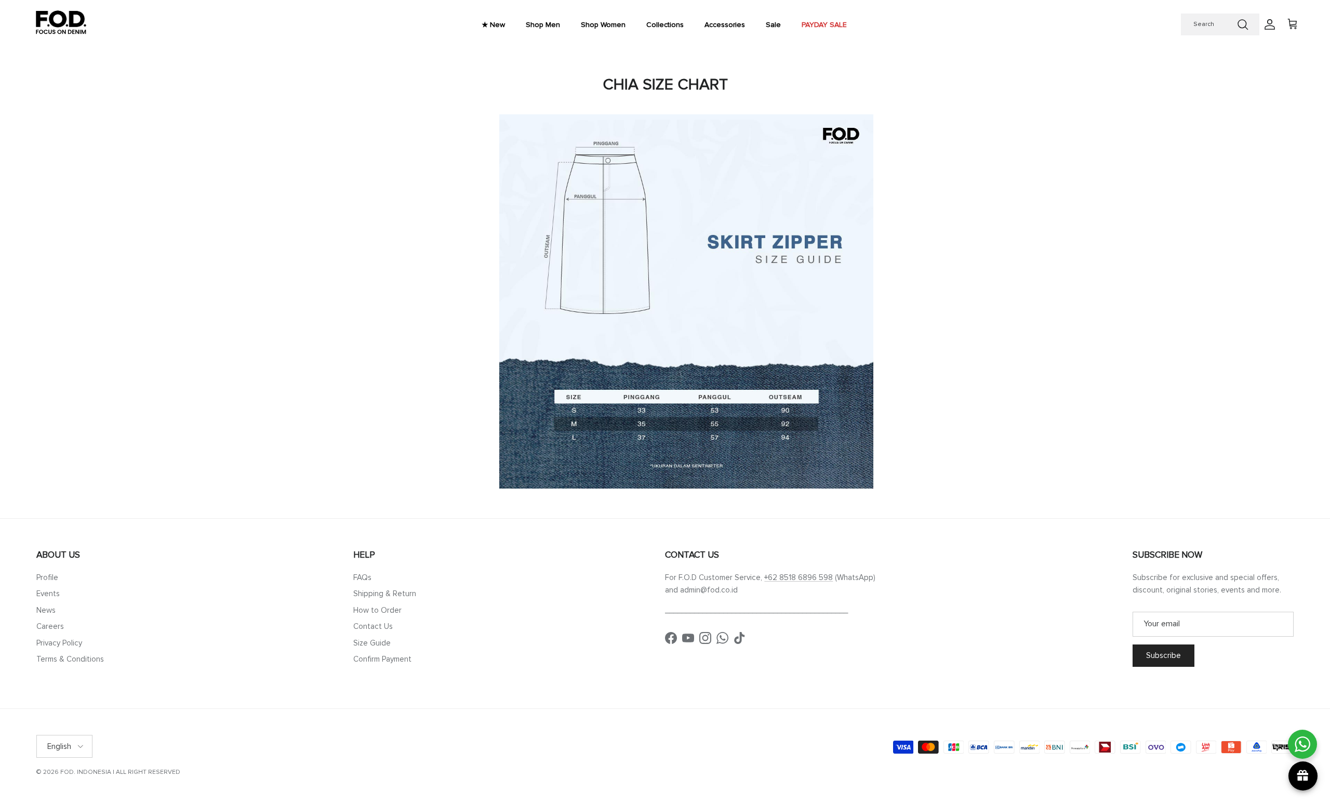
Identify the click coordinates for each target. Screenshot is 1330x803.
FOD (67, 772)
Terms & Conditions (70, 659)
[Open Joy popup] (1303, 776)
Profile (47, 577)
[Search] (1242, 24)
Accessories (724, 24)
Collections (665, 24)
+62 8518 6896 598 (798, 577)
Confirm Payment (382, 659)
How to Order (377, 610)
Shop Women (603, 24)
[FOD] (61, 24)
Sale (773, 24)
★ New (493, 24)
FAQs (362, 577)
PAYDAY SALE (824, 24)
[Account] (1267, 24)
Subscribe (1163, 655)
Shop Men (543, 24)
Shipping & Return (384, 593)
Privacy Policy (59, 643)
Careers (50, 626)
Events (48, 593)
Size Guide (372, 643)
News (46, 610)
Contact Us (373, 626)
